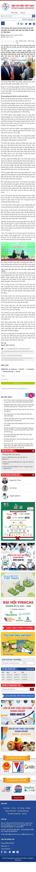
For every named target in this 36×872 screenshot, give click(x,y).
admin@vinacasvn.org (12, 834)
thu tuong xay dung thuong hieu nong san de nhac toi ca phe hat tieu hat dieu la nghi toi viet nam (17, 359)
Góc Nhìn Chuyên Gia (14, 814)
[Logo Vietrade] (12, 767)
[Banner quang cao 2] (18, 739)
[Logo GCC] (23, 767)
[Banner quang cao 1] (18, 712)
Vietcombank (30, 669)
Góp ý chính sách (10, 811)
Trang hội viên (18, 797)
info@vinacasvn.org (26, 834)
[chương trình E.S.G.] (18, 584)
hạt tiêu (4, 355)
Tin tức (13, 808)
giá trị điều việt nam (12, 348)
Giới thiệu (7, 808)
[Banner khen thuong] (18, 628)
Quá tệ (18, 371)
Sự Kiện (28, 808)
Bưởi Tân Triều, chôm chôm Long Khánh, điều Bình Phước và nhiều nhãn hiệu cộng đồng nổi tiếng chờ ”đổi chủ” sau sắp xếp (18, 445)
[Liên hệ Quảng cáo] (18, 556)
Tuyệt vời (14, 369)
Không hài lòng (8, 371)
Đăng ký (22, 13)
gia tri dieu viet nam (24, 348)
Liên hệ (24, 814)
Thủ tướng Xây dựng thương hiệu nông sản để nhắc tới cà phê (17, 352)
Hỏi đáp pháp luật (23, 811)
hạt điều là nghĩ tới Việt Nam (14, 355)
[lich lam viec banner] (18, 696)
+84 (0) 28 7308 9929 (13, 829)
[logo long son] (23, 789)
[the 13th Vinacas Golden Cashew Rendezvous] (18, 521)
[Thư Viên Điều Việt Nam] (18, 644)
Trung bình (30, 369)
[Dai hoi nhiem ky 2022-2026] (18, 611)
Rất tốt (21, 369)
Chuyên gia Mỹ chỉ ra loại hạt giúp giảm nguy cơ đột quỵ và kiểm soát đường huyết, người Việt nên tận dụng (19, 429)
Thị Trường (20, 808)
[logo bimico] (12, 789)
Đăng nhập (14, 13)
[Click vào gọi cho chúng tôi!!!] (31, 395)
